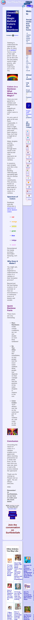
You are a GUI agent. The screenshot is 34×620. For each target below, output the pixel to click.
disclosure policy (12, 508)
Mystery (16, 35)
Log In (29, 105)
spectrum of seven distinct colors (12, 210)
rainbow (13, 50)
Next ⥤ (13, 518)
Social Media (27, 134)
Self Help (27, 148)
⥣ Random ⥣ (12, 515)
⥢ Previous (12, 512)
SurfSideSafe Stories (29, 198)
